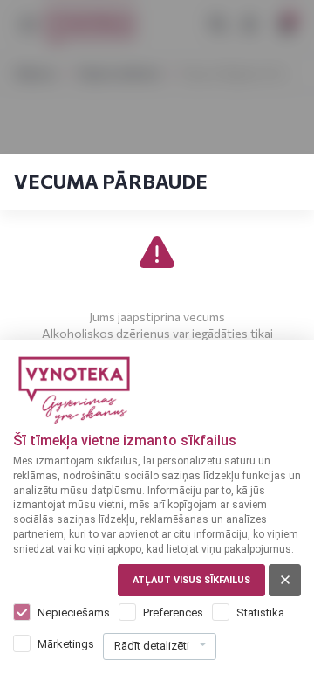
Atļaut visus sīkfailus (191, 580)
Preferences (173, 612)
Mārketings (66, 643)
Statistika (260, 612)
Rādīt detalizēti (151, 645)
